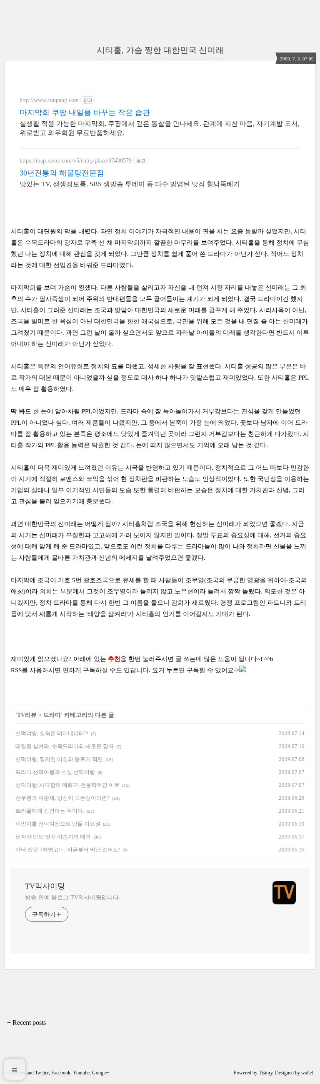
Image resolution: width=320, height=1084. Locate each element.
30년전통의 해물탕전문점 (62, 173)
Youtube (81, 1073)
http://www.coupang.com (49, 100)
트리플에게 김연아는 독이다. (49, 811)
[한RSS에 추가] (242, 670)
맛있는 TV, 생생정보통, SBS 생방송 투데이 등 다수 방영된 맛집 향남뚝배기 (130, 184)
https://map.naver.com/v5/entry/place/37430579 (76, 161)
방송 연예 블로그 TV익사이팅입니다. (72, 897)
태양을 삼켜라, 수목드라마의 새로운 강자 (64, 746)
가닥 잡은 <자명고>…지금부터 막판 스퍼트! (67, 849)
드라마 (52, 715)
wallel (307, 1073)
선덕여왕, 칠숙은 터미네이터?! (51, 733)
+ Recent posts (26, 1022)
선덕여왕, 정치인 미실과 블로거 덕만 (59, 759)
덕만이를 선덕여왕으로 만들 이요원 (57, 824)
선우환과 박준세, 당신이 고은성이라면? (62, 798)
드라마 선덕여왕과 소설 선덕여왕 (55, 772)
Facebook (60, 1073)
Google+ (101, 1073)
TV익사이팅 (45, 886)
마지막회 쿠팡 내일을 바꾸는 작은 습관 (85, 112)
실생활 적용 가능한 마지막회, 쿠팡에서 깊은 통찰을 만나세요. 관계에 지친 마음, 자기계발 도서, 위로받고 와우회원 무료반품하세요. (160, 128)
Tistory (265, 1073)
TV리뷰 (27, 715)
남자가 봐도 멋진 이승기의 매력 (53, 837)
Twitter (42, 1073)
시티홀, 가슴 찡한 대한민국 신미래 (160, 50)
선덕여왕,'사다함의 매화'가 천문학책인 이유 (67, 785)
